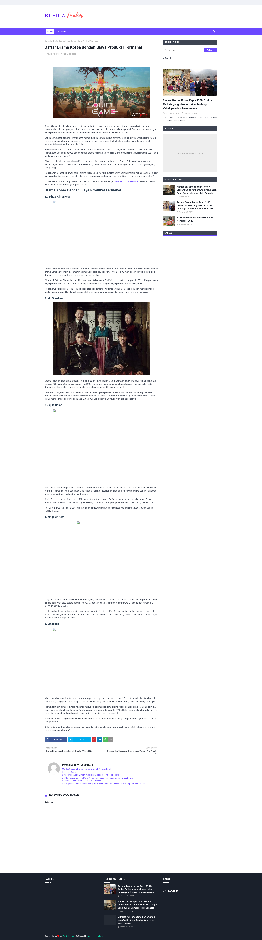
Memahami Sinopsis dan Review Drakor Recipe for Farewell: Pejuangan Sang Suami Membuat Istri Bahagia (197, 190)
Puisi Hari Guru (69, 772)
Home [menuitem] (50, 31)
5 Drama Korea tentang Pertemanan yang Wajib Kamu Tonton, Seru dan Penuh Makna (136, 920)
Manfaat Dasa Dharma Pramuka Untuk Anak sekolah (86, 769)
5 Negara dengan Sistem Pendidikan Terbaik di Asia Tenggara (90, 775)
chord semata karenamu (126, 181)
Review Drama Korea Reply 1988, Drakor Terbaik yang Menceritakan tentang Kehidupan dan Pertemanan (187, 104)
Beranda (48, 41)
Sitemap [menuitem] (62, 31)
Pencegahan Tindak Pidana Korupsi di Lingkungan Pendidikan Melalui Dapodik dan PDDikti (104, 784)
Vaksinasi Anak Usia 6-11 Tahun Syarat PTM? (83, 780)
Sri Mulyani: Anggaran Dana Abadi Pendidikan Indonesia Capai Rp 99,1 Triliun (98, 778)
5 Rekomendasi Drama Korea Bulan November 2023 (195, 219)
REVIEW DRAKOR (54, 54)
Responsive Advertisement (190, 153)
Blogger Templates (95, 936)
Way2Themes (68, 936)
